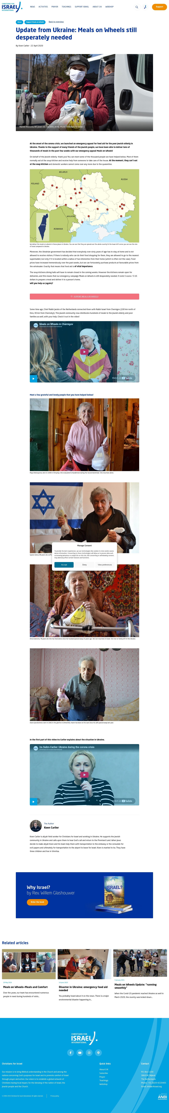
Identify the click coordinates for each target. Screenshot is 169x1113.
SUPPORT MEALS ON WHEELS (86, 296)
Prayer (54, 7)
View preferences (105, 565)
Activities (43, 7)
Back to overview (56, 22)
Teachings (66, 7)
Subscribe (103, 1073)
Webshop (109, 7)
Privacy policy (54, 1096)
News (32, 7)
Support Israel (82, 7)
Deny (84, 565)
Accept (64, 565)
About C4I (97, 7)
